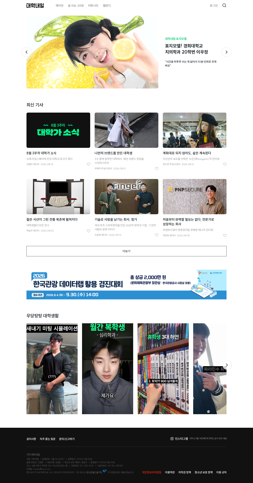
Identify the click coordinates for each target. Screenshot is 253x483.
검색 (224, 5)
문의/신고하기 (67, 439)
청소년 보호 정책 (204, 472)
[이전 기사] (26, 52)
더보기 (126, 251)
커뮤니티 (93, 5)
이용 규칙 (221, 472)
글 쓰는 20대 (76, 5)
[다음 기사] (226, 52)
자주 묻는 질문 (47, 439)
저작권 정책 (184, 472)
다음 (227, 365)
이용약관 (170, 472)
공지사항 (31, 439)
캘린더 (107, 5)
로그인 (214, 5)
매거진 (60, 5)
